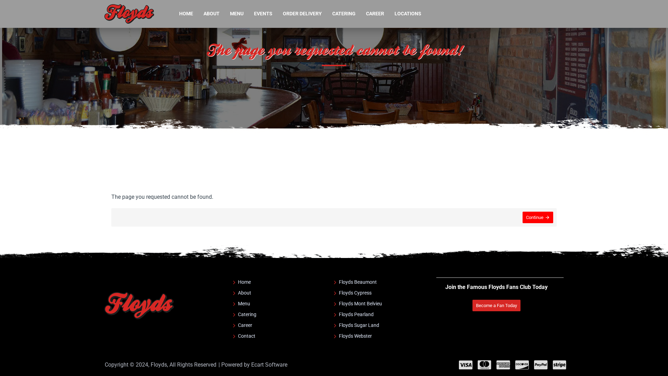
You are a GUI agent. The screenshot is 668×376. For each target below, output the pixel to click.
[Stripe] (559, 365)
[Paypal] (541, 365)
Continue (534, 217)
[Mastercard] (484, 365)
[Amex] (503, 365)
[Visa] (465, 365)
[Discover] (522, 365)
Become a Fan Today (496, 305)
